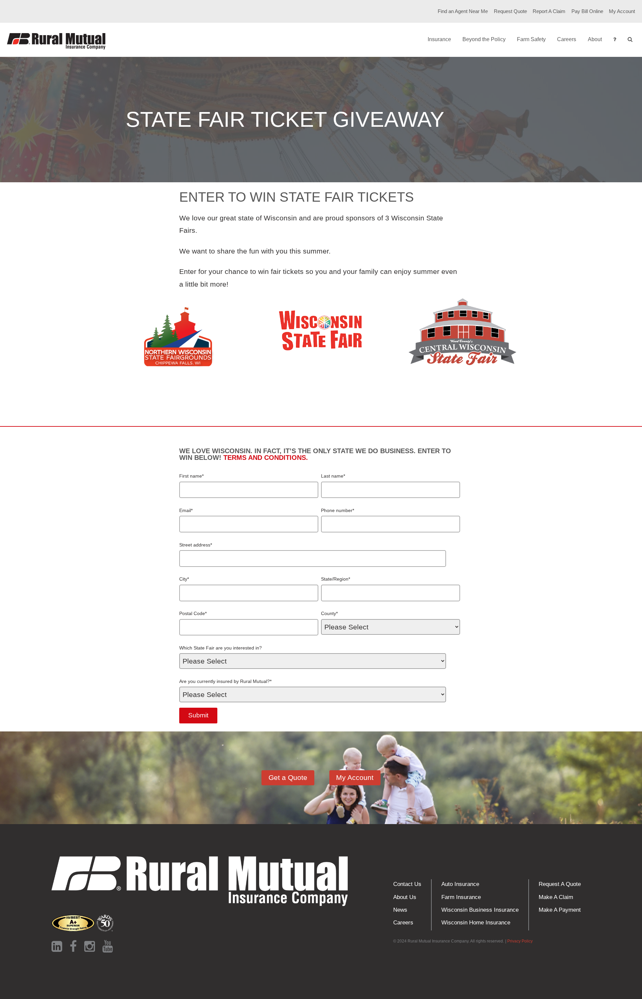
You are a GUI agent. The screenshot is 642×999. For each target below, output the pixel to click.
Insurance (439, 39)
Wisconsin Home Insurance (475, 922)
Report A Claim (549, 11)
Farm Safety (531, 39)
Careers (566, 39)
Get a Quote (288, 777)
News (400, 910)
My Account (622, 11)
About (595, 39)
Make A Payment (560, 910)
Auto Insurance (460, 884)
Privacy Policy (520, 941)
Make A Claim (556, 897)
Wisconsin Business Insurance (480, 910)
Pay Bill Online (587, 11)
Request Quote (510, 11)
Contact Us (407, 884)
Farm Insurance (461, 897)
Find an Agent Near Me (463, 11)
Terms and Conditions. (265, 457)
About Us (404, 897)
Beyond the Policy (484, 39)
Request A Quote (560, 884)
